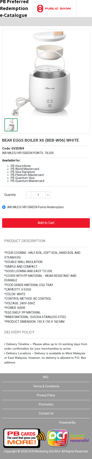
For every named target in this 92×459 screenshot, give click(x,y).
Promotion (46, 404)
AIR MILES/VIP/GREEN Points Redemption (35, 207)
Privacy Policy (46, 395)
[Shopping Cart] (81, 21)
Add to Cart (46, 223)
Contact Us (46, 413)
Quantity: (10, 194)
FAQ (45, 377)
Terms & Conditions (46, 386)
